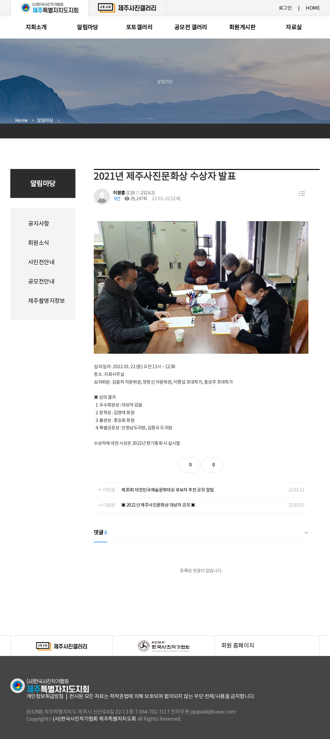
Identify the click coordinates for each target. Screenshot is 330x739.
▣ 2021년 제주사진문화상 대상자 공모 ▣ (158, 505)
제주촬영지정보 (46, 301)
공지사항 (38, 223)
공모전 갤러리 (190, 27)
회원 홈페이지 (270, 649)
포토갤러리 (139, 27)
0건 (116, 198)
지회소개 (36, 27)
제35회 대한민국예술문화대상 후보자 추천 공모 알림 (167, 490)
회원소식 (38, 243)
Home (21, 120)
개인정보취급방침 (44, 696)
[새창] (127, 7)
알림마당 (87, 27)
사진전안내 (41, 262)
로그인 (285, 8)
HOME (313, 8)
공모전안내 (41, 281)
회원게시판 (242, 27)
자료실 (294, 27)
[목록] (302, 194)
